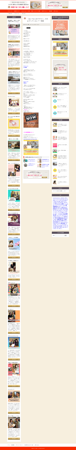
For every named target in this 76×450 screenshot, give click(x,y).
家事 (62, 207)
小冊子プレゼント (45, 11)
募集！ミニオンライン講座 (35, 11)
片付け (56, 222)
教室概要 (50, 11)
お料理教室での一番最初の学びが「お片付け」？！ (45, 166)
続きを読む (14, 41)
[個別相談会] (60, 41)
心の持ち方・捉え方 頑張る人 (60, 215)
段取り (62, 220)
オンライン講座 (60, 203)
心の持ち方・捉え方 (36, 24)
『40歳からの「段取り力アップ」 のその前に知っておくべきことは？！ (62, 164)
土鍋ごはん (55, 207)
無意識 (54, 222)
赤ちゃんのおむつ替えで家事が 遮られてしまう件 (62, 177)
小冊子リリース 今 (62, 211)
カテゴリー (55, 190)
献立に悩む (59, 223)
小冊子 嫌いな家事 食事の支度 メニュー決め (59, 210)
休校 (63, 205)
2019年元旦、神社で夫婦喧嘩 (62, 145)
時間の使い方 (61, 218)
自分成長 (55, 228)
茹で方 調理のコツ (59, 228)
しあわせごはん (16, 13)
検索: (54, 235)
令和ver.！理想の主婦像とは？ (62, 151)
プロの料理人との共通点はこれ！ (62, 183)
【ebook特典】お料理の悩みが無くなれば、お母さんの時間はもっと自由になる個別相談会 (60, 157)
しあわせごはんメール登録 (25, 11)
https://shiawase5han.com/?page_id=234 (30, 139)
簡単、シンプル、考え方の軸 (61, 224)
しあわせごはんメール (57, 3)
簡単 (62, 223)
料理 (57, 218)
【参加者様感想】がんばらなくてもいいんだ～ (45, 161)
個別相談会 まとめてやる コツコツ (63, 206)
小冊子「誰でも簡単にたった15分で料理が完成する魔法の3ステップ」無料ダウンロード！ (60, 139)
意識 (65, 216)
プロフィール (10, 11)
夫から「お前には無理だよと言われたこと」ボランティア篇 (62, 171)
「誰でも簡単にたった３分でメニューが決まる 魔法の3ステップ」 (62, 125)
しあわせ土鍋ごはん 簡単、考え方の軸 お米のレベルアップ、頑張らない (60, 201)
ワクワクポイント (60, 205)
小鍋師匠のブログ (17, 11)
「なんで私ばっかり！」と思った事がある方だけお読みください (62, 131)
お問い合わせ (56, 11)
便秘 (64, 205)
